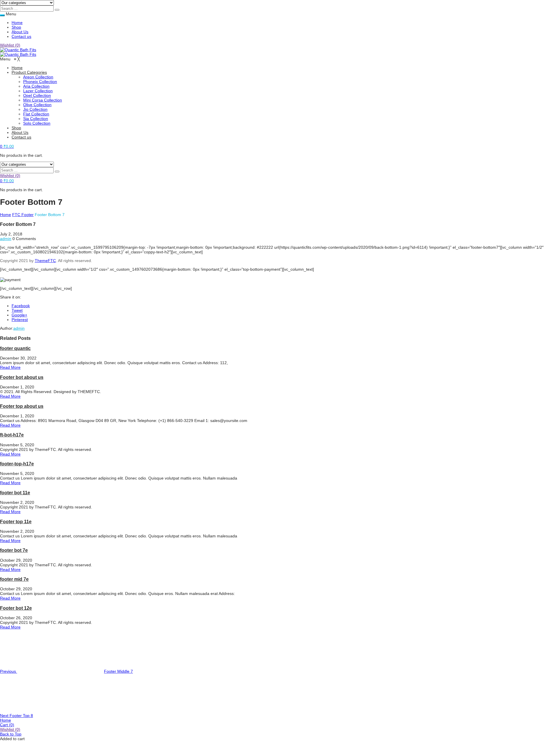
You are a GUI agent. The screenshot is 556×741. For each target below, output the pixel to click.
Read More (10, 367)
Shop (16, 27)
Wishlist (10, 45)
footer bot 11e (15, 492)
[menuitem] (17, 67)
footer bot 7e (14, 550)
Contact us (21, 36)
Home (17, 22)
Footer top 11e (16, 521)
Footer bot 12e (16, 608)
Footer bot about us (21, 377)
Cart (7, 724)
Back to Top (10, 734)
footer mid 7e (14, 579)
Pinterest (20, 319)
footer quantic (15, 348)
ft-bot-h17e (12, 434)
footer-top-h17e (17, 463)
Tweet (17, 310)
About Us (20, 32)
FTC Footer (23, 214)
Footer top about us (21, 406)
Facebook (21, 305)
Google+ (19, 315)
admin (5, 238)
